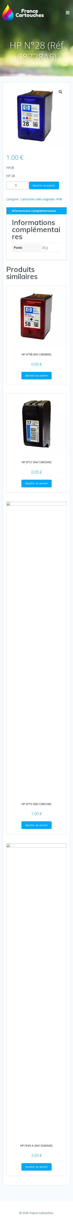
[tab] (36, 210)
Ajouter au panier (44, 185)
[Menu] (67, 12)
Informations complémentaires (34, 211)
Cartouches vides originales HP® (41, 199)
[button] (60, 91)
